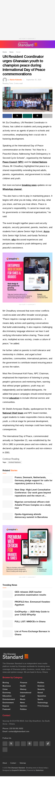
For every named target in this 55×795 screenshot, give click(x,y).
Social (17, 52)
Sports (40, 699)
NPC (20, 162)
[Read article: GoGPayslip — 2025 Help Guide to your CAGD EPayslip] (8, 614)
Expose (6, 706)
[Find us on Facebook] (5, 743)
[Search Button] (51, 44)
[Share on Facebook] (7, 116)
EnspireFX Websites (19, 770)
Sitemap (23, 763)
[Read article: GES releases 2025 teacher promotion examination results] (8, 594)
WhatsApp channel (12, 189)
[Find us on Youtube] (17, 743)
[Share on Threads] (37, 116)
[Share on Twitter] (17, 116)
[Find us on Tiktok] (48, 743)
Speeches (41, 696)
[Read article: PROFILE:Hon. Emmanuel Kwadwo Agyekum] (8, 604)
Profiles (40, 683)
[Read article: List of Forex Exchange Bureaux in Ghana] (8, 633)
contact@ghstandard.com (18, 731)
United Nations (39, 162)
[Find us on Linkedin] (23, 743)
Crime (5, 689)
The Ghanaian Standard (16, 768)
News (11, 52)
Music (22, 699)
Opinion (23, 706)
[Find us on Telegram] (41, 743)
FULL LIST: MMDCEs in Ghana (30, 621)
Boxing (6, 683)
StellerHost (39, 770)
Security (41, 689)
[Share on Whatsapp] (27, 116)
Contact (13, 763)
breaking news (29, 185)
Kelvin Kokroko (16, 80)
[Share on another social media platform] (47, 116)
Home (5, 52)
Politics (23, 709)
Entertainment (9, 699)
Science (40, 686)
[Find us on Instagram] (5, 749)
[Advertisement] (27, 18)
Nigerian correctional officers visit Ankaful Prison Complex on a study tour (33, 505)
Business (7, 686)
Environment (8, 703)
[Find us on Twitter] (11, 743)
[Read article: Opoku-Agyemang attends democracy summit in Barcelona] (8, 516)
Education (7, 696)
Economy (7, 693)
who (14, 239)
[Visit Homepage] (27, 44)
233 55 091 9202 (16, 728)
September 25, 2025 (33, 80)
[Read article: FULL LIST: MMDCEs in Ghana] (8, 623)
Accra (46, 231)
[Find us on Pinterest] (35, 743)
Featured (6, 709)
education (14, 398)
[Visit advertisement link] (27, 550)
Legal (22, 696)
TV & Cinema (43, 706)
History (23, 689)
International (25, 693)
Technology (42, 703)
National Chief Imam (13, 413)
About (5, 763)
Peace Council (10, 162)
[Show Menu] (4, 44)
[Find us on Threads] (29, 743)
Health (23, 686)
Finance (23, 683)
